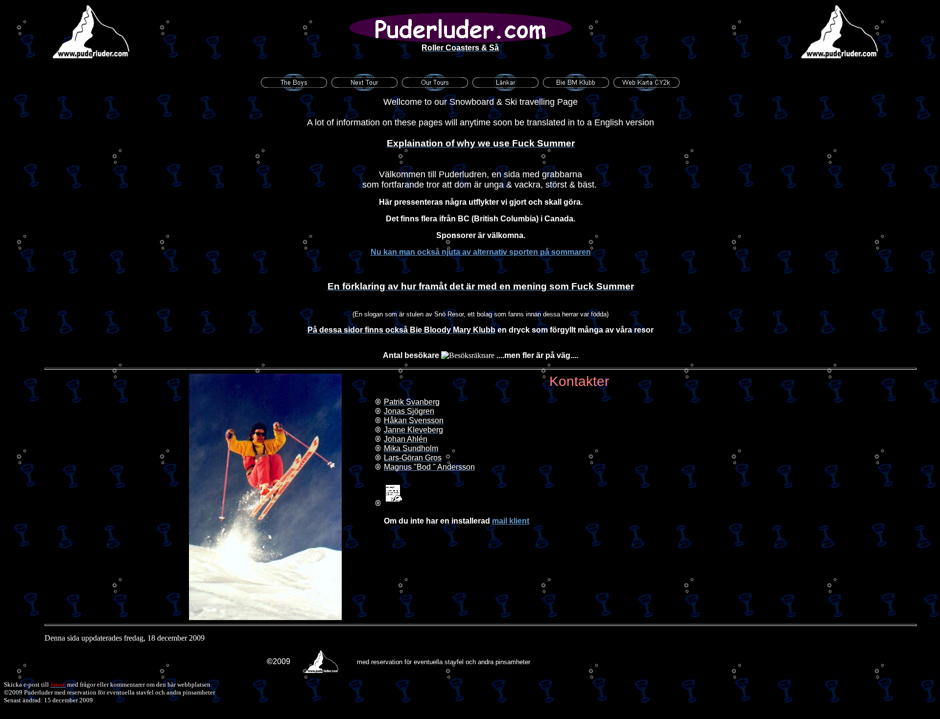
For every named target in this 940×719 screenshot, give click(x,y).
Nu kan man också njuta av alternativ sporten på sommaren (481, 252)
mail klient (510, 521)
